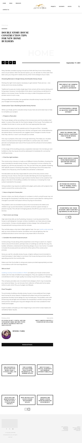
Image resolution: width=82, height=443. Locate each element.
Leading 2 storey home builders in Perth (14, 272)
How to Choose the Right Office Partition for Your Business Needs (68, 135)
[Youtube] (13, 429)
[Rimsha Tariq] (6, 334)
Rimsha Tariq (19, 331)
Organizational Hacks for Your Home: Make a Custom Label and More (9, 370)
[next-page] (29, 409)
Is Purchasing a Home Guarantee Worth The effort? (68, 110)
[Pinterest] (10, 62)
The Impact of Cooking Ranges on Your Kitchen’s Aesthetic (68, 86)
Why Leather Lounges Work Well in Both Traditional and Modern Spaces (27, 370)
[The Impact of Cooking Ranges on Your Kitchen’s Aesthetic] (68, 77)
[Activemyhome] (39, 6)
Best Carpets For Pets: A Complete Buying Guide (44, 321)
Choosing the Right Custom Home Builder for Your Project (45, 400)
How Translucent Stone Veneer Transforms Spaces (27, 400)
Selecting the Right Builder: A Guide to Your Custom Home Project (9, 401)
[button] (79, 6)
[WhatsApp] (14, 62)
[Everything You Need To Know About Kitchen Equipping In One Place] (68, 200)
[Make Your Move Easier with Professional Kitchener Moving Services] (68, 150)
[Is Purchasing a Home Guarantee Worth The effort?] (68, 101)
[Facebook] (3, 62)
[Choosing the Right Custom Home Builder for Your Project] (45, 387)
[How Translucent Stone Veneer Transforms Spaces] (27, 387)
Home (5, 25)
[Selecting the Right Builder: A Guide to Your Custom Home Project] (10, 387)
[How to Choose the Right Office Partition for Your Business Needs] (68, 125)
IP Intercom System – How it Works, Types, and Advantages (68, 185)
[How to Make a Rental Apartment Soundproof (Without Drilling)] (45, 356)
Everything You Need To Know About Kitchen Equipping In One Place (68, 209)
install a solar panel (45, 229)
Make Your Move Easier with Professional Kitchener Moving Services (68, 160)
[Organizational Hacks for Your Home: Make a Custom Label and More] (10, 356)
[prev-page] (26, 409)
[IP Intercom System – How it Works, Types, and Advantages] (68, 176)
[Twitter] (6, 62)
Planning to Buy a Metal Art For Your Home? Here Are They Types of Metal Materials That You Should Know (13, 323)
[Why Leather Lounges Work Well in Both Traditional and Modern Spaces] (27, 356)
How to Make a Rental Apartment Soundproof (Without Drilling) (45, 369)
